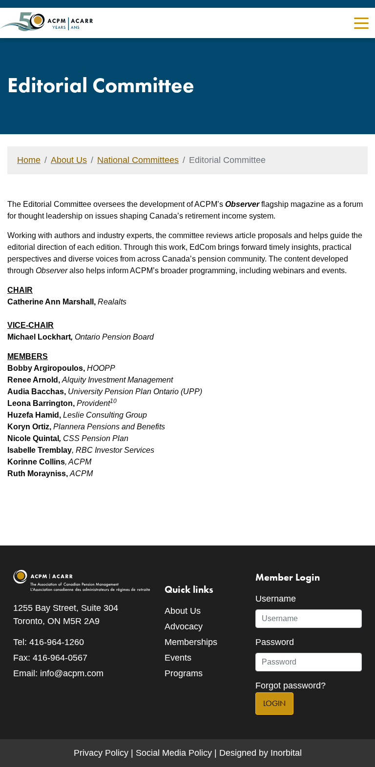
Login (274, 703)
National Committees (138, 160)
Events (178, 658)
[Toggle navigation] (361, 22)
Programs (184, 673)
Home (29, 160)
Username (275, 599)
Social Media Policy (174, 753)
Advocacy (184, 626)
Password (274, 642)
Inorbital (286, 753)
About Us (69, 160)
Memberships (191, 642)
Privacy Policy (101, 753)
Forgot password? (290, 685)
